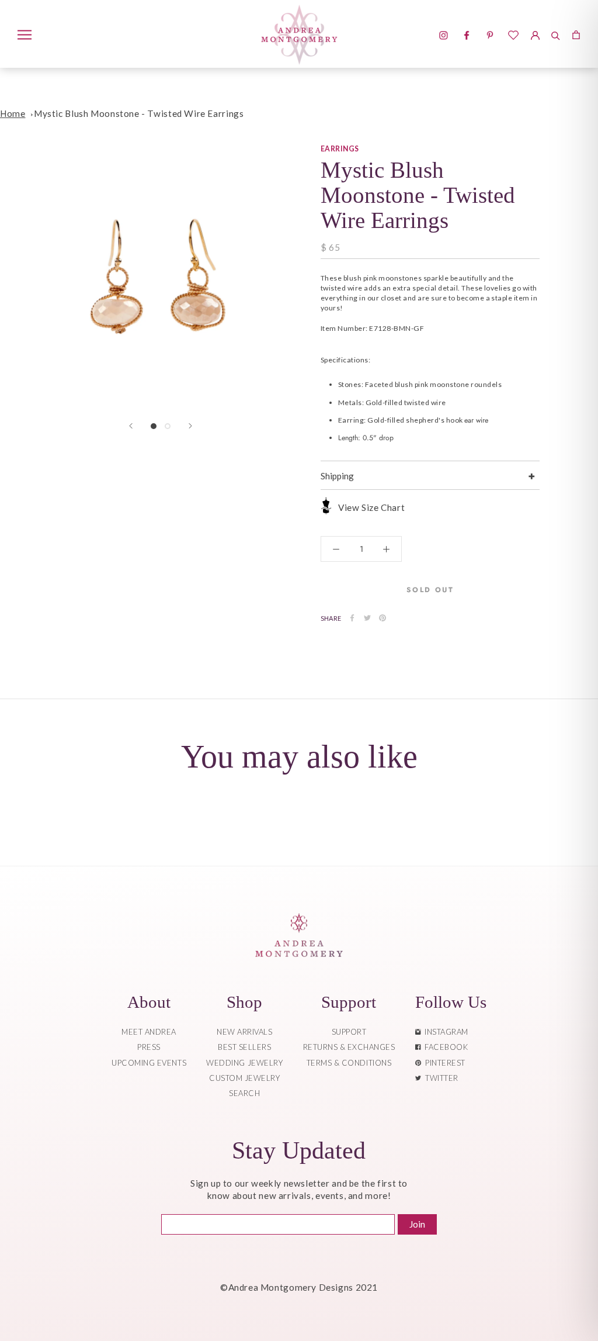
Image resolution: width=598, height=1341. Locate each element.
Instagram (444, 1031)
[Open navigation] (25, 33)
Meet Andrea (148, 1031)
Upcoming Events (149, 1062)
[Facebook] (352, 617)
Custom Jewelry (244, 1078)
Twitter (439, 1078)
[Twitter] (367, 617)
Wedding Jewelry (244, 1062)
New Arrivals (244, 1031)
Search (244, 1093)
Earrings (340, 148)
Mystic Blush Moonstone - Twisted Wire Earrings (139, 113)
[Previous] (131, 425)
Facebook (444, 1047)
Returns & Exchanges (349, 1047)
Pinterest (443, 1062)
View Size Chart (371, 507)
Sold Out (430, 590)
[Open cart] (576, 33)
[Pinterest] (382, 617)
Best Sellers (244, 1047)
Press (149, 1047)
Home (12, 113)
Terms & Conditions (349, 1062)
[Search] (555, 33)
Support (349, 1031)
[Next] (190, 425)
